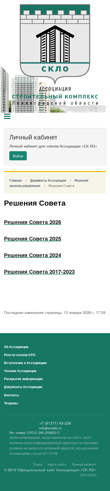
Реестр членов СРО (19, 354)
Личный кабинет (84, 464)
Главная (15, 180)
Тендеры (11, 403)
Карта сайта (57, 464)
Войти (18, 155)
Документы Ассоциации (48, 180)
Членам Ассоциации (20, 370)
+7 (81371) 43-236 (55, 423)
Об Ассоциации (16, 346)
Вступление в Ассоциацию (25, 362)
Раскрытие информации (23, 378)
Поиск (37, 464)
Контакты (11, 395)
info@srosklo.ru (50, 428)
